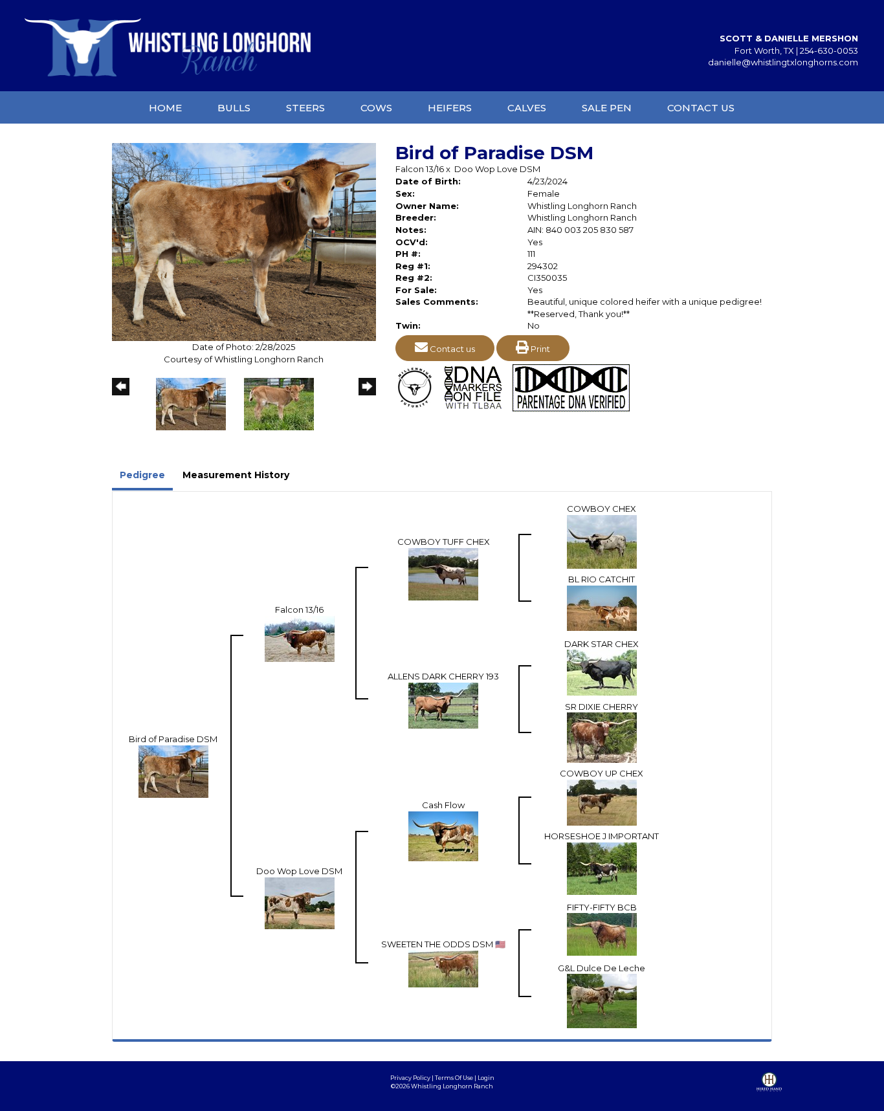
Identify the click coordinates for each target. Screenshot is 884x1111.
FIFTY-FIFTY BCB (602, 907)
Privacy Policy (410, 1077)
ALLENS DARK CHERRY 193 (443, 676)
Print (539, 349)
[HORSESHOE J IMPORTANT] (602, 868)
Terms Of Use (454, 1077)
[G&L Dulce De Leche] (602, 1000)
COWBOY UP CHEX (601, 773)
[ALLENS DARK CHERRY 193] (443, 704)
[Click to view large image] (244, 241)
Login (486, 1077)
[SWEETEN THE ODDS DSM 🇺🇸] (443, 968)
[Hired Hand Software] (769, 1091)
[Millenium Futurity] (418, 386)
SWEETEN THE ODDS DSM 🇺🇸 (443, 944)
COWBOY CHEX (601, 508)
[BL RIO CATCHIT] (602, 607)
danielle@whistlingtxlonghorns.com (783, 62)
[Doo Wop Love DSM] (300, 902)
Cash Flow (443, 805)
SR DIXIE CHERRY (601, 706)
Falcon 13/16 (419, 169)
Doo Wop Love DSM (497, 169)
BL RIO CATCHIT (601, 579)
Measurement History (235, 475)
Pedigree (142, 475)
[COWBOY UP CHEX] (602, 802)
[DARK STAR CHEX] (602, 671)
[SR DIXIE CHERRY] (602, 737)
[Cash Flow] (443, 835)
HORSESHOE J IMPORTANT (601, 836)
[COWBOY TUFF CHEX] (443, 573)
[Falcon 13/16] (300, 638)
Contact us (451, 349)
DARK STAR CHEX (601, 644)
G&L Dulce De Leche (601, 968)
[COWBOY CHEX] (602, 541)
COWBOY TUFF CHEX (443, 541)
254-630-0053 (829, 50)
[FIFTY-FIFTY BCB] (602, 933)
